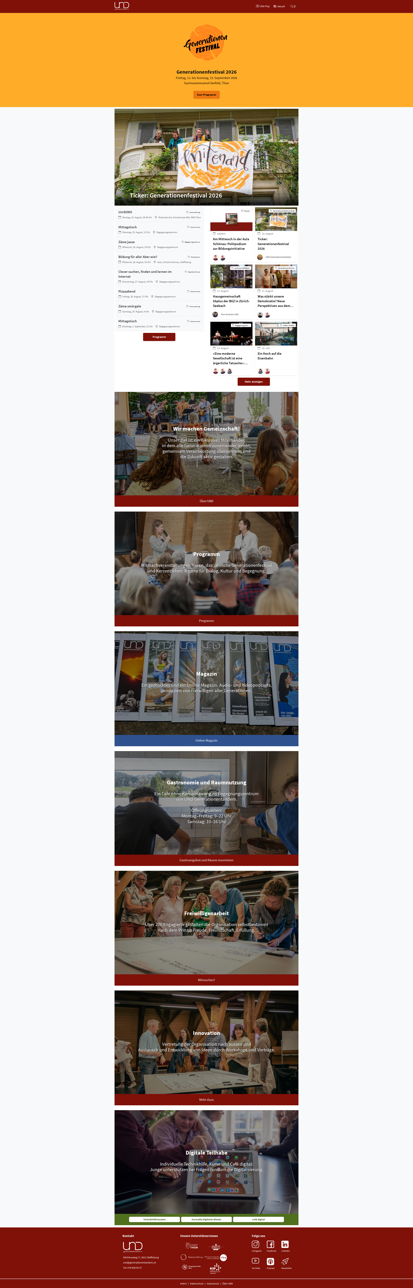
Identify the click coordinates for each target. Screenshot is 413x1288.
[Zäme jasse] (160, 244)
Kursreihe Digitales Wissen (206, 1219)
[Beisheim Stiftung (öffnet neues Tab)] (191, 1257)
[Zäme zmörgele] (160, 308)
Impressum (213, 1283)
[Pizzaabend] (160, 294)
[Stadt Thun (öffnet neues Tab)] (191, 1245)
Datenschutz (197, 1283)
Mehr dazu (206, 1100)
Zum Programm (206, 94)
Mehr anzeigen (254, 381)
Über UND (206, 501)
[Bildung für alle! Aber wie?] (160, 259)
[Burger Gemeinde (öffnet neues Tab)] (191, 1267)
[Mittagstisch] (160, 229)
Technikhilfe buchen (154, 1219)
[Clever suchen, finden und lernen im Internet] (160, 276)
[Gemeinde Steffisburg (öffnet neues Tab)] (216, 1247)
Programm (159, 337)
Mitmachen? (206, 980)
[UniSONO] (160, 214)
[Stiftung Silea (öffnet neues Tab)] (215, 1257)
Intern (183, 1283)
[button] (216, 258)
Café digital (258, 1219)
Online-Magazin (206, 740)
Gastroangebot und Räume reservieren (206, 860)
